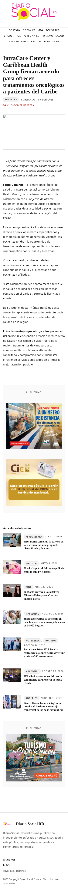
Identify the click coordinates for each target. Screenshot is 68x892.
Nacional (32, 613)
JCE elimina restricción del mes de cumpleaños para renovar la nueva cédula (43, 680)
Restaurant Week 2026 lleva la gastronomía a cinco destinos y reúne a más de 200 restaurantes (44, 653)
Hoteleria (32, 640)
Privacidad (8, 870)
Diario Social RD (30, 824)
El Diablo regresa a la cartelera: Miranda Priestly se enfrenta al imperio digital (41, 595)
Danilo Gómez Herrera (18, 105)
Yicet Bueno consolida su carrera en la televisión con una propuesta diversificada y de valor (43, 545)
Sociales (11, 99)
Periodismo (34, 536)
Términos (21, 870)
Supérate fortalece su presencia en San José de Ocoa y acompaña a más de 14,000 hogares (44, 622)
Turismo (50, 640)
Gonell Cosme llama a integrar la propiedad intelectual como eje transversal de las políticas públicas (43, 706)
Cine (29, 587)
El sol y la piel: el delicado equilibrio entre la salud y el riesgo (44, 570)
